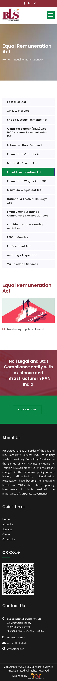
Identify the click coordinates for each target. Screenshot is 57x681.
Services (7, 529)
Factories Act (16, 102)
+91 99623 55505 (15, 637)
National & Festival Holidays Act (27, 201)
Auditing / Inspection (22, 255)
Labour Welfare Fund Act (24, 145)
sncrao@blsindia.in (16, 643)
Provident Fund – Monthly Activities (25, 226)
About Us (7, 524)
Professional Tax (19, 246)
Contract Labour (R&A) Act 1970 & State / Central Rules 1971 (27, 132)
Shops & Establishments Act (27, 120)
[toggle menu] (51, 15)
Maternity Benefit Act (22, 163)
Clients (6, 534)
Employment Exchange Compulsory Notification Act (27, 213)
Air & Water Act (18, 111)
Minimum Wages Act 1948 (25, 190)
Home (6, 519)
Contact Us (27, 409)
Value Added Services (22, 264)
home (6, 59)
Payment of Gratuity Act (24, 154)
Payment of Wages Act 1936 (27, 181)
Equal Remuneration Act (24, 172)
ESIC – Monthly (17, 237)
